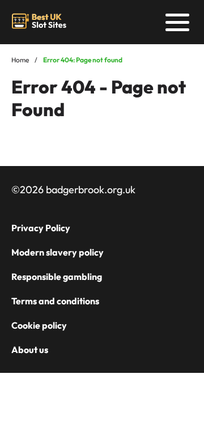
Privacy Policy (40, 227)
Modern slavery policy (57, 252)
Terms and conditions (55, 301)
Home (20, 60)
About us (29, 349)
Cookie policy (39, 325)
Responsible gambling (56, 276)
